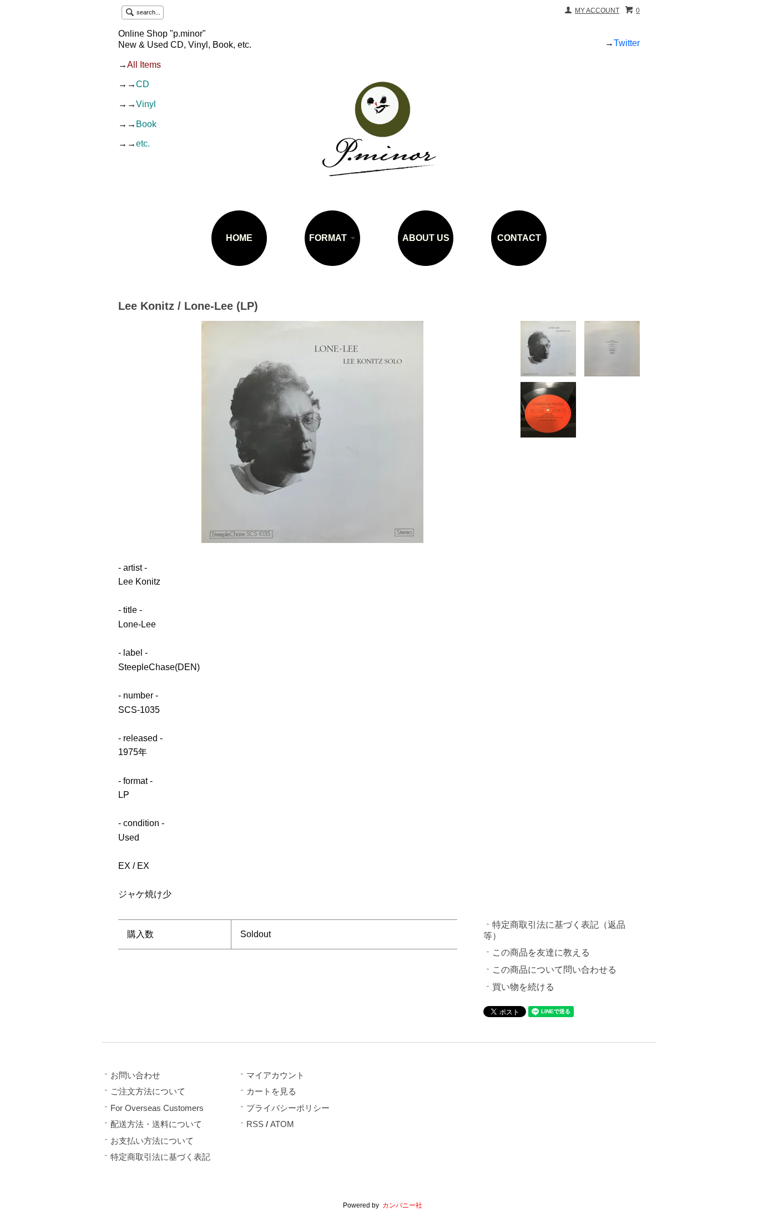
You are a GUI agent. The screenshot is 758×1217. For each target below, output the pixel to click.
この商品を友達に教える (541, 952)
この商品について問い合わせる (554, 969)
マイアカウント (275, 1075)
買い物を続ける (523, 987)
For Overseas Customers (157, 1108)
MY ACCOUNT (597, 10)
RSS (255, 1124)
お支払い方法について (152, 1140)
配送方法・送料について (156, 1124)
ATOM (282, 1124)
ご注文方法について (147, 1091)
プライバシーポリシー (288, 1108)
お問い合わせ (135, 1075)
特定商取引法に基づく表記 (160, 1157)
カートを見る (271, 1091)
